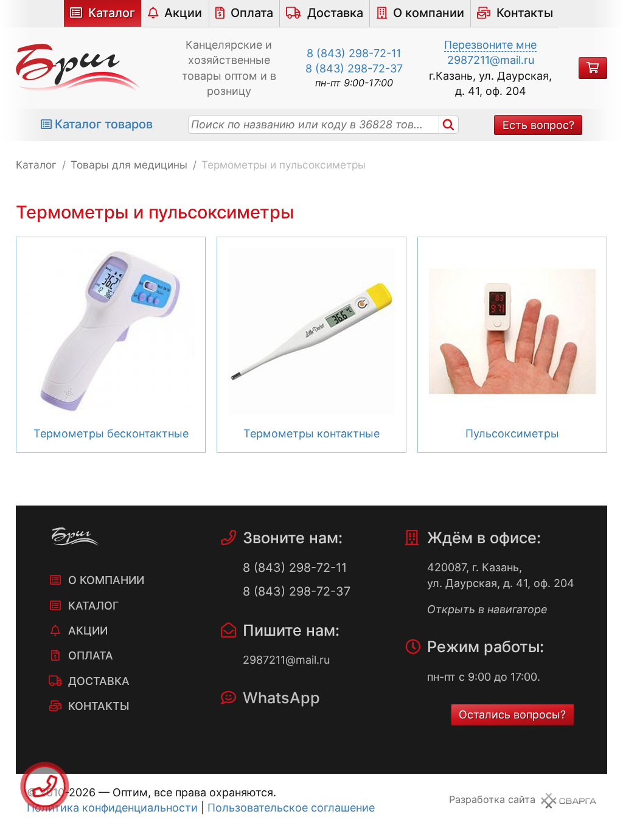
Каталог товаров (104, 124)
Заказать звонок (45, 786)
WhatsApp (281, 698)
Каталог (111, 12)
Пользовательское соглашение (291, 807)
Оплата (252, 12)
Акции (183, 12)
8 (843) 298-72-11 (354, 53)
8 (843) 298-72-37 (354, 68)
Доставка (335, 12)
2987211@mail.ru (490, 60)
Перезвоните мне (490, 44)
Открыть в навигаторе (487, 609)
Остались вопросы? (512, 714)
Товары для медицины (129, 164)
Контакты (524, 12)
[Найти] (448, 124)
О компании (428, 12)
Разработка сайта (492, 799)
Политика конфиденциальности (112, 807)
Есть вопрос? (538, 125)
